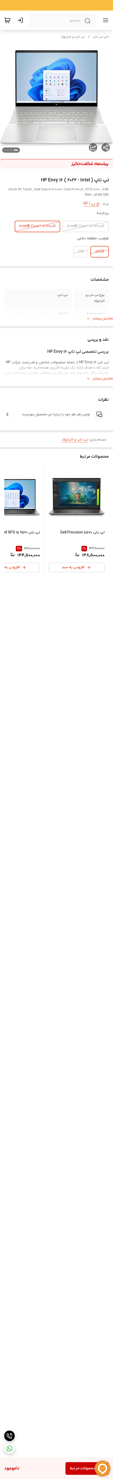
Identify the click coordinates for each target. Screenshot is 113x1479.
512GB (99, 251)
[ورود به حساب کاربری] (21, 20)
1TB (81, 251)
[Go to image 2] (11, 150)
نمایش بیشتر (103, 318)
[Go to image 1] (16, 150)
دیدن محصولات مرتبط (87, 1468)
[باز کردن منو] (104, 20)
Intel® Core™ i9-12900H (37, 226)
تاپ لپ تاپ (101, 37)
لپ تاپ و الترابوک (73, 37)
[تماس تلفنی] (9, 1436)
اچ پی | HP (91, 203)
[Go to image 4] (4, 150)
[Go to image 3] (7, 150)
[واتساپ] (9, 1448)
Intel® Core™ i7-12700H (85, 226)
